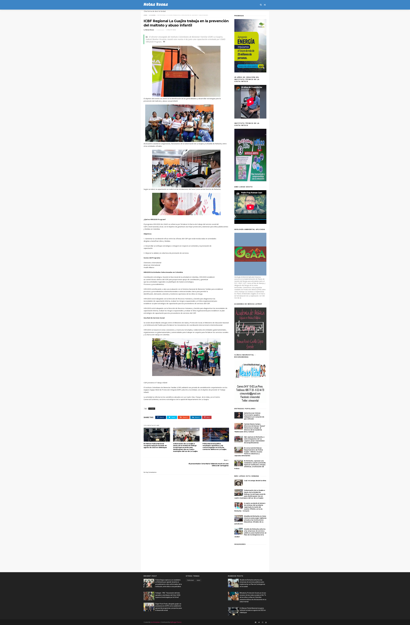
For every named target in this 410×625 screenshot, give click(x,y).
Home (145, 15)
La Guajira (152, 15)
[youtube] (266, 622)
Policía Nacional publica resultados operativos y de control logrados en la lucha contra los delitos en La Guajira (214, 446)
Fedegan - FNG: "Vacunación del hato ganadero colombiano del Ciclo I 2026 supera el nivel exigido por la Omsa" (167, 595)
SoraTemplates (155, 622)
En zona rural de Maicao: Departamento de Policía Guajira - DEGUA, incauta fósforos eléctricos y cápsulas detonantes (248, 451)
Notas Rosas (156, 5)
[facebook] (255, 622)
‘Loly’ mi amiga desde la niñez (255, 480)
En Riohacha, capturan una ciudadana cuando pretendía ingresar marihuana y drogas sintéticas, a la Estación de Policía (250, 464)
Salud (198, 580)
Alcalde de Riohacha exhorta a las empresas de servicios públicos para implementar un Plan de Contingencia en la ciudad (250, 533)
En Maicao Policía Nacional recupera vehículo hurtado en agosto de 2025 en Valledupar (155, 445)
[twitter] (259, 622)
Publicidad (190, 580)
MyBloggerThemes (176, 622)
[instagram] (262, 622)
